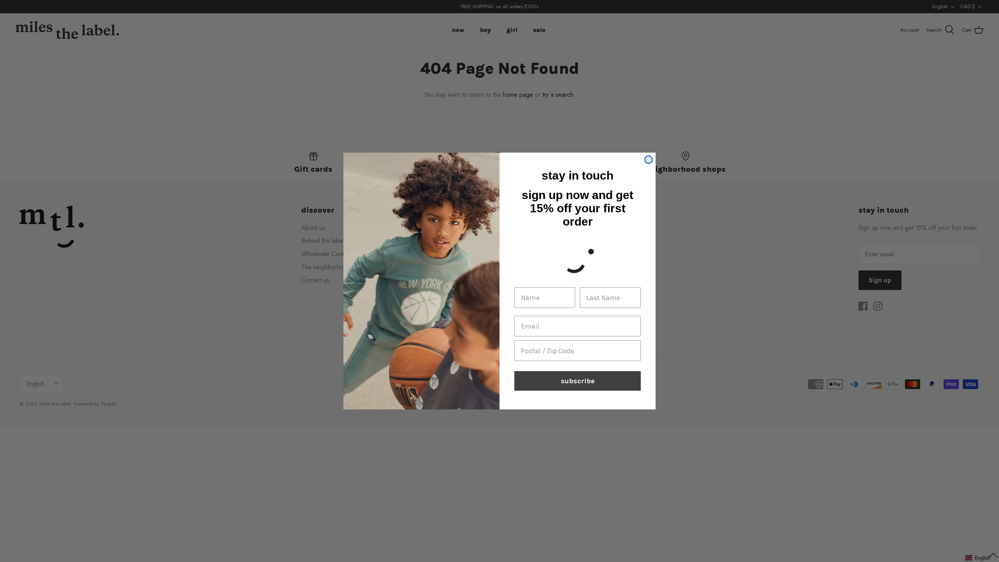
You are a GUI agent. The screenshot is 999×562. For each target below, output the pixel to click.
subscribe (578, 381)
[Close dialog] (648, 160)
